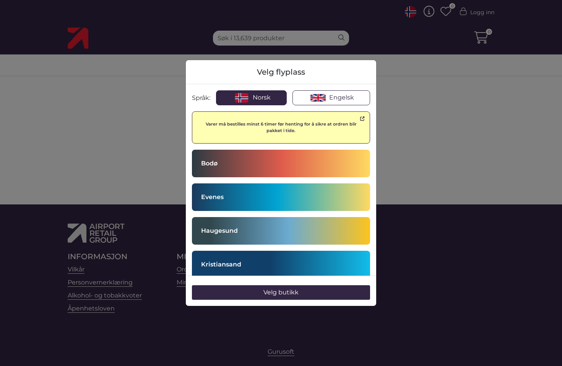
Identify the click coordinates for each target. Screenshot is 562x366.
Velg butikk (281, 292)
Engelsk (341, 97)
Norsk (261, 97)
